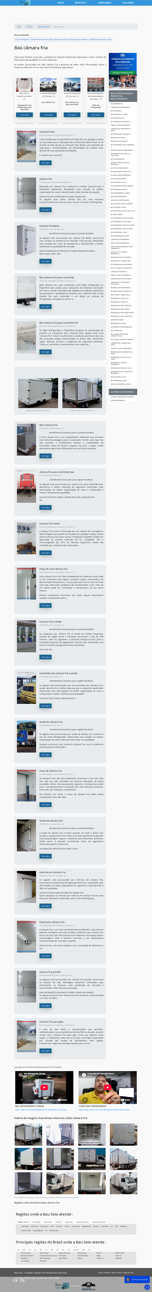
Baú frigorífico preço (118, 207)
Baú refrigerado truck (119, 232)
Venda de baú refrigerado (39, 39)
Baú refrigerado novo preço (121, 222)
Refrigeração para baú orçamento (119, 363)
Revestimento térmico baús (120, 295)
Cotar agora (24, 115)
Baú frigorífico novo (118, 377)
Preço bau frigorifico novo (121, 384)
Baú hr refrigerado (118, 159)
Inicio (61, 2)
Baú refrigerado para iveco (120, 122)
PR (41, 1250)
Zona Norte (36, 1222)
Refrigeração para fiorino (120, 309)
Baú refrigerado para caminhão (122, 186)
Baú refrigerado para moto (121, 134)
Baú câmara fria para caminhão (122, 339)
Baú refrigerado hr (118, 118)
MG (24, 1250)
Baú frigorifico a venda (119, 114)
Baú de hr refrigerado (119, 179)
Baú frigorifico (116, 111)
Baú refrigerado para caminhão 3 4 (123, 146)
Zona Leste (69, 1222)
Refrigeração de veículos (120, 298)
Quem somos (104, 2)
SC (46, 1250)
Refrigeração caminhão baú (121, 261)
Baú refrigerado (117, 104)
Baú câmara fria (116, 331)
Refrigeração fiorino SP (119, 302)
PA (89, 1250)
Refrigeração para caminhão (121, 306)
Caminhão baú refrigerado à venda (121, 129)
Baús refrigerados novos (120, 236)
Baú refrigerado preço (119, 189)
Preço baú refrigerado (22, 39)
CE (68, 1250)
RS (52, 1250)
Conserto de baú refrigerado (121, 348)
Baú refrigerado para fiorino (121, 264)
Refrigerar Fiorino (117, 320)
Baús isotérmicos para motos (121, 268)
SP (35, 1250)
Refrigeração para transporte (122, 316)
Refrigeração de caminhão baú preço (122, 353)
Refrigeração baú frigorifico (121, 257)
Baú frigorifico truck (119, 182)
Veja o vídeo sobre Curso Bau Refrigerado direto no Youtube (104, 1109)
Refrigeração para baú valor (121, 368)
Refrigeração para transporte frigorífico (122, 372)
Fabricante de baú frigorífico (121, 279)
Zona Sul (58, 1222)
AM (83, 1250)
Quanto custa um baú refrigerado (119, 253)
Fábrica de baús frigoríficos (121, 275)
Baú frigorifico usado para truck (123, 211)
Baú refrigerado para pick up (121, 172)
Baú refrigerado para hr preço (122, 229)
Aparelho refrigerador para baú (122, 397)
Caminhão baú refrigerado (120, 107)
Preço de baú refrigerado (120, 243)
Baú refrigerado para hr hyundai (122, 225)
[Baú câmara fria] (24, 85)
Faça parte (128, 2)
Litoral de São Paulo (98, 1222)
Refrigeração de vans (118, 323)
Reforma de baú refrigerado (121, 288)
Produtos (80, 2)
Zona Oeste (48, 1222)
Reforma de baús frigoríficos (121, 291)
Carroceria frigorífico (119, 272)
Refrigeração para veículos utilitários (120, 154)
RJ (18, 1250)
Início (100, 1272)
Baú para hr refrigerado (119, 168)
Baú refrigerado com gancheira (122, 218)
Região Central (23, 1222)
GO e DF (76, 1250)
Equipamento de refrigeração (121, 327)
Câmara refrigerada (118, 400)
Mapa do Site (128, 1272)
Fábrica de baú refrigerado (120, 125)
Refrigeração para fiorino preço (122, 313)
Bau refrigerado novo (119, 381)
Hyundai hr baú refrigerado (121, 175)
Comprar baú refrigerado (120, 239)
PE (57, 1250)
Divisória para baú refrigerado (122, 150)
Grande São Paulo (82, 1222)
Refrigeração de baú (118, 138)
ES (30, 1250)
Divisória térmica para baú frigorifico (120, 163)
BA (63, 1250)
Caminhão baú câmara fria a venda (100, 39)
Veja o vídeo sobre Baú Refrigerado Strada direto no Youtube (40, 1109)
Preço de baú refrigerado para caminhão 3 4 (122, 247)
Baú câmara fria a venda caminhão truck (119, 335)
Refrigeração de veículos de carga (121, 358)
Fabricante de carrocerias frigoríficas (120, 283)
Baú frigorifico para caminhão (77, 39)
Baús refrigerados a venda (58, 39)
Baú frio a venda (117, 214)
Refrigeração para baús (119, 141)
